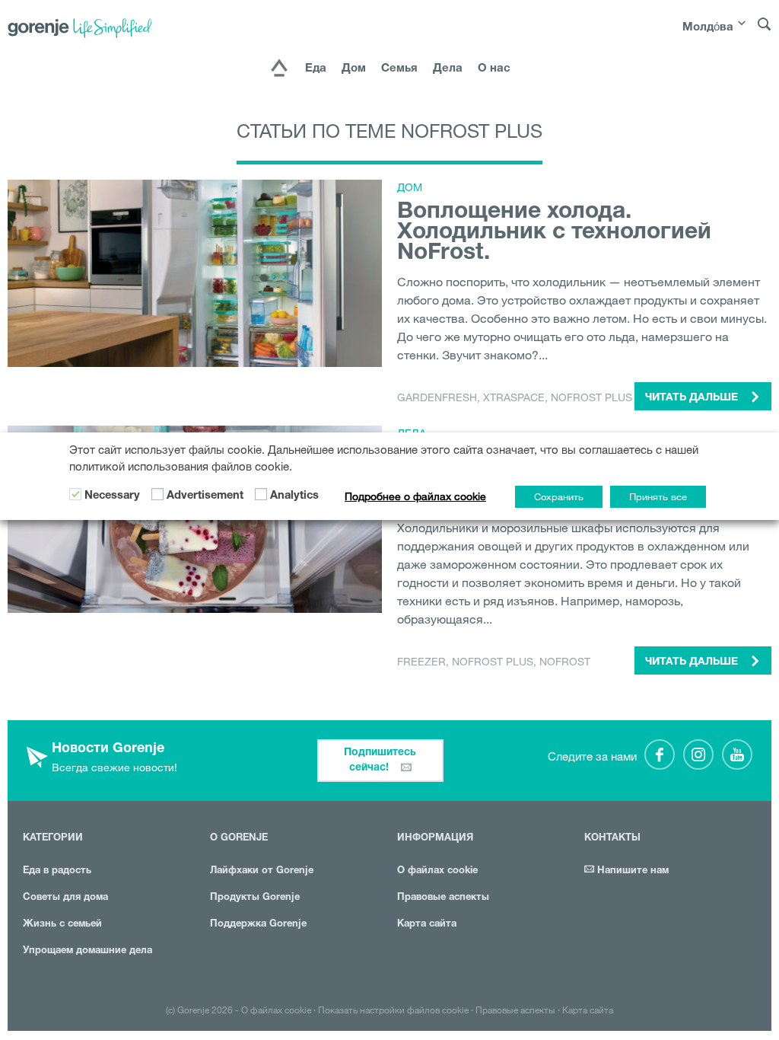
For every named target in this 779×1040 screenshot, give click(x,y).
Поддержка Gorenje (258, 925)
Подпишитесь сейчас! (380, 761)
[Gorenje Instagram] (698, 754)
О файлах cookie (437, 871)
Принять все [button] (658, 496)
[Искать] (764, 31)
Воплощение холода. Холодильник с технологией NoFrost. (554, 234)
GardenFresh (437, 397)
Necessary (112, 496)
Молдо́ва (707, 27)
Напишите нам (631, 871)
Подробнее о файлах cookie (415, 496)
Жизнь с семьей (62, 925)
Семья (399, 69)
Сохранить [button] (558, 496)
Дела (448, 69)
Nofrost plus (591, 397)
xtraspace (514, 397)
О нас (494, 69)
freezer (421, 661)
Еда (315, 69)
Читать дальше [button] (693, 398)
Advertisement (205, 496)
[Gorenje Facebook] (659, 754)
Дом (354, 69)
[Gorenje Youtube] (737, 754)
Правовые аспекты (443, 898)
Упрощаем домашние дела (87, 951)
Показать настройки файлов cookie (393, 1009)
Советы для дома (65, 898)
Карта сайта (426, 925)
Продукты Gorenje (255, 898)
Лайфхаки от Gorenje (261, 871)
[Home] (279, 69)
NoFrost (564, 661)
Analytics (294, 496)
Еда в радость (57, 871)
